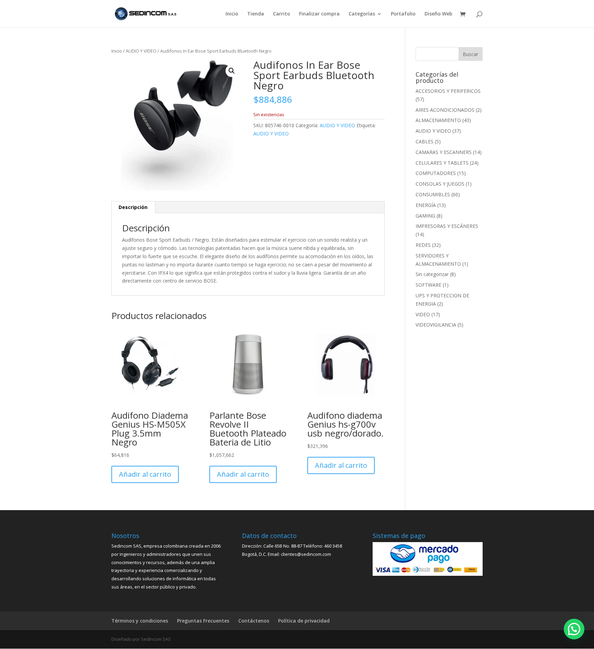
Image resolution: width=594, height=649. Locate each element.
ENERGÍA (426, 205)
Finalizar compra (319, 14)
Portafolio (403, 14)
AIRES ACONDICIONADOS (445, 110)
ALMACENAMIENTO (438, 120)
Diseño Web (438, 14)
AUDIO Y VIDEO (141, 51)
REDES (423, 245)
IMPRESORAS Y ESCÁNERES (447, 226)
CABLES (424, 141)
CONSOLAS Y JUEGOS (440, 183)
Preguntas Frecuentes (203, 620)
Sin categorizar (432, 274)
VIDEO (423, 314)
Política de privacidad (304, 620)
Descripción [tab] (133, 207)
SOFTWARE (428, 285)
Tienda (255, 14)
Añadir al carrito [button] (145, 474)
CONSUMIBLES (433, 194)
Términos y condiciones (139, 620)
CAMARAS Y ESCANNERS (444, 152)
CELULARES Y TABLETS (442, 163)
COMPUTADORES (436, 173)
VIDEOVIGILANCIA (436, 324)
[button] (232, 71)
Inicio (232, 14)
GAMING (425, 215)
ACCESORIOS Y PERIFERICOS (448, 91)
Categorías (362, 14)
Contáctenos (253, 620)
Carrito (281, 14)
